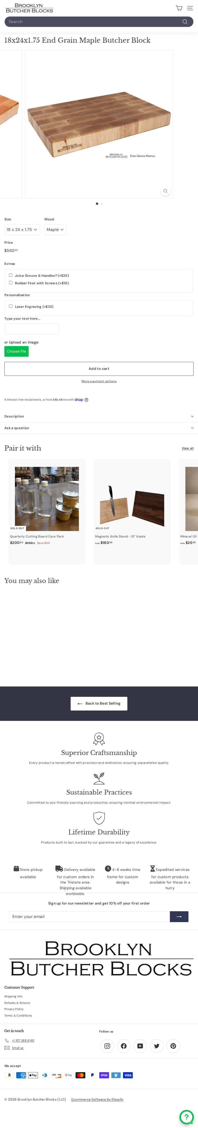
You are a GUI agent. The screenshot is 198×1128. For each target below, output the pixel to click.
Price (8, 242)
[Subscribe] (179, 916)
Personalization (17, 295)
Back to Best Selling (102, 703)
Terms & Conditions (18, 1015)
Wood (49, 219)
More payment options (99, 381)
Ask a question (16, 428)
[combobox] (99, 21)
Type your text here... (22, 318)
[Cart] (179, 8)
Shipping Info (13, 996)
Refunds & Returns (17, 1003)
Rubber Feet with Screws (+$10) (42, 283)
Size (7, 219)
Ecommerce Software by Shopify (97, 1099)
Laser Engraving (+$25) (34, 306)
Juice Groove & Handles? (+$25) (42, 275)
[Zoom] (165, 191)
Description (14, 416)
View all (188, 448)
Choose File (16, 351)
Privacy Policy (13, 1009)
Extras (9, 264)
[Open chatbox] (186, 1117)
